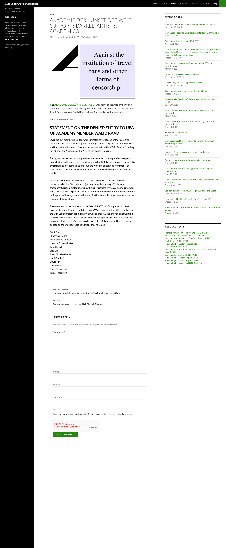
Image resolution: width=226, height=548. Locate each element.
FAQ (215, 4)
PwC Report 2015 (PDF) (176, 241)
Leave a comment (88, 37)
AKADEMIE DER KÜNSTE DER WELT (74, 104)
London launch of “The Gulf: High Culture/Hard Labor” (191, 190)
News (53, 15)
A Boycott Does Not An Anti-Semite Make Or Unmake (191, 24)
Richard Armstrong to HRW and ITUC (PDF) (186, 232)
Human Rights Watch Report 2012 (181, 257)
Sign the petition (11, 39)
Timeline (184, 4)
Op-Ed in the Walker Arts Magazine (182, 74)
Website (57, 397)
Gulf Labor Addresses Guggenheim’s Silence (186, 91)
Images (195, 4)
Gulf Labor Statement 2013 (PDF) (181, 255)
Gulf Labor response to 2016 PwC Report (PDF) (187, 238)
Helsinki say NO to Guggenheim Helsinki (184, 82)
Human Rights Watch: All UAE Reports (183, 263)
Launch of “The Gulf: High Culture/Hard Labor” (187, 199)
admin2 (71, 37)
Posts (164, 4)
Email (56, 384)
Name (57, 371)
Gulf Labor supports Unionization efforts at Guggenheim (192, 32)
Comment (59, 331)
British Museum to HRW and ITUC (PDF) (184, 235)
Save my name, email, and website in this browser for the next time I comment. (93, 414)
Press (173, 4)
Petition (205, 4)
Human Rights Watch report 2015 (181, 243)
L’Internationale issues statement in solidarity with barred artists (86, 291)
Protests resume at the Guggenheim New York (187, 160)
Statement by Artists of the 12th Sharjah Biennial (78, 302)
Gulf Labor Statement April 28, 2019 (182, 41)
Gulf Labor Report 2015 (176, 246)
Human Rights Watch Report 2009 (181, 260)
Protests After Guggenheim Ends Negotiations (187, 152)
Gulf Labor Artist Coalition (21, 3)
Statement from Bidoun (176, 132)
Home (155, 4)
